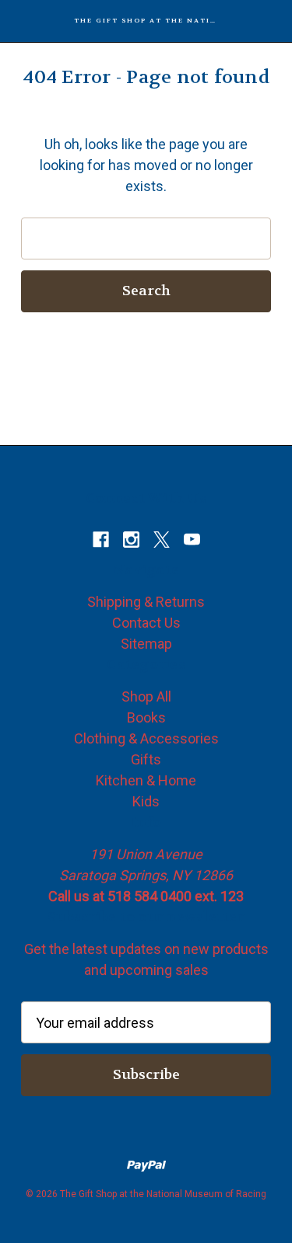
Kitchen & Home (146, 780)
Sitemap (146, 643)
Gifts (146, 759)
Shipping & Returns (146, 602)
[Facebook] (101, 539)
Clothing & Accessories (146, 738)
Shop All (146, 696)
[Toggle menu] (21, 21)
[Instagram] (131, 539)
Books (146, 717)
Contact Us (146, 623)
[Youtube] (192, 539)
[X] (161, 539)
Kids (146, 801)
